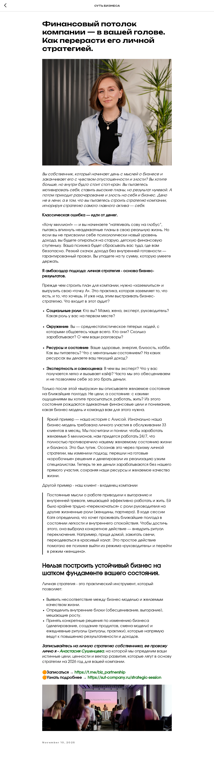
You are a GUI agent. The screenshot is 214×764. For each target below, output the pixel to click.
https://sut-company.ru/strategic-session (124, 678)
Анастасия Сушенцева (82, 651)
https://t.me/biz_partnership (100, 672)
